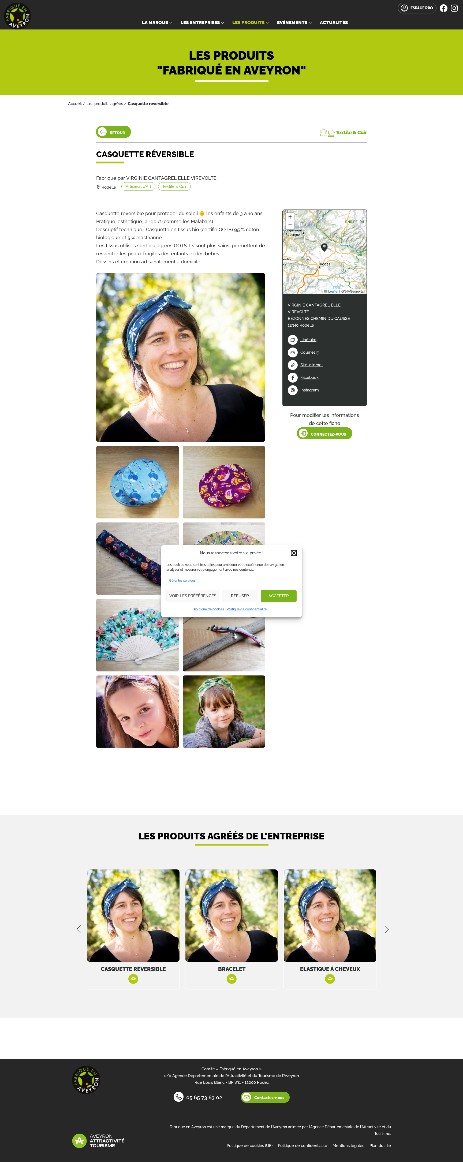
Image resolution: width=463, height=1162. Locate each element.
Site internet (311, 365)
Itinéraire (308, 339)
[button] (294, 553)
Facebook (309, 377)
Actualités (334, 22)
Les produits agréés (105, 103)
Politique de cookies (209, 609)
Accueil (75, 103)
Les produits (248, 22)
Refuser (240, 595)
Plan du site (380, 1145)
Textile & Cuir (174, 186)
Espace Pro (421, 8)
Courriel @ (309, 352)
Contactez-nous (269, 1098)
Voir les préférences (192, 595)
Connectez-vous (328, 434)
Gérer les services (182, 580)
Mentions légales (348, 1145)
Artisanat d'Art (138, 186)
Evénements (292, 22)
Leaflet (332, 291)
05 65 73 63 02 (204, 1097)
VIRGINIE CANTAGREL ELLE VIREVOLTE (171, 178)
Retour (117, 133)
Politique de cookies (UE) (249, 1145)
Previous (79, 929)
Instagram (309, 390)
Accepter (278, 595)
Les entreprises (200, 22)
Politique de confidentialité (247, 609)
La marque (155, 22)
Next (387, 929)
